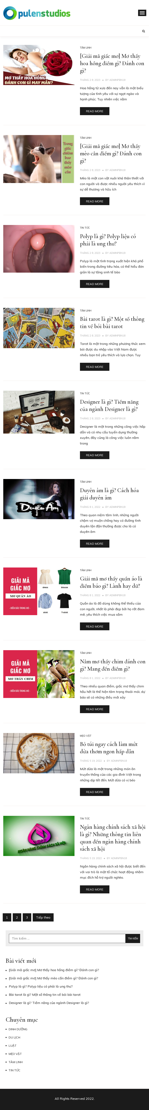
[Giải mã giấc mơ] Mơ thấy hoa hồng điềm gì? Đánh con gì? (112, 63)
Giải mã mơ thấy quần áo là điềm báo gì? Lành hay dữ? (111, 582)
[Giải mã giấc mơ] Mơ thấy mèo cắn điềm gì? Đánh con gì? (111, 153)
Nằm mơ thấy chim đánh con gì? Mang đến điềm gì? (113, 665)
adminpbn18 (117, 80)
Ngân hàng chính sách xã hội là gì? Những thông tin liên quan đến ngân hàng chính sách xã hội (113, 837)
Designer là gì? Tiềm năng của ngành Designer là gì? (109, 405)
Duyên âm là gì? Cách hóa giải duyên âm (109, 494)
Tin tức (85, 227)
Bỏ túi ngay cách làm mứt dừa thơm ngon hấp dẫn (109, 747)
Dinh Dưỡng (18, 1029)
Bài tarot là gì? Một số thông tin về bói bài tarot (112, 322)
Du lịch (14, 1037)
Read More (94, 111)
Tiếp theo (43, 917)
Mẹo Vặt (85, 735)
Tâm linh (85, 47)
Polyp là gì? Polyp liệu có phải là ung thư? (108, 240)
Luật (13, 1045)
